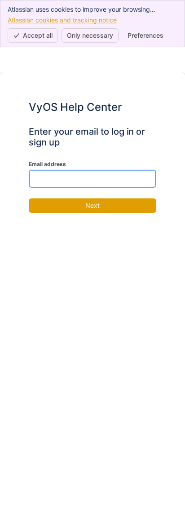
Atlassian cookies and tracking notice (62, 20)
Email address (47, 164)
